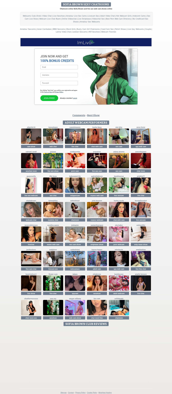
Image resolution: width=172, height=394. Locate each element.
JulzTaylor (75, 225)
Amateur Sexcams (28, 29)
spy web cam (141, 146)
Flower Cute (53, 274)
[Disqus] (86, 356)
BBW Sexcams (59, 29)
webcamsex (75, 269)
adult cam (97, 269)
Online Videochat (69, 19)
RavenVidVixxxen (31, 225)
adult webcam (118, 293)
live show (31, 293)
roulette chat (53, 220)
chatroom (75, 220)
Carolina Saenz (53, 225)
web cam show (75, 318)
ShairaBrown (31, 200)
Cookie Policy (92, 392)
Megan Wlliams (75, 298)
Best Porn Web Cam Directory (118, 19)
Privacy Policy (80, 392)
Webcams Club (29, 16)
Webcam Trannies (108, 32)
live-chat (53, 293)
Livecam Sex (93, 16)
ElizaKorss (97, 274)
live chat (75, 146)
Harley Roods (119, 200)
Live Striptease (84, 19)
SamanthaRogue (97, 225)
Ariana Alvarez (118, 151)
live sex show (53, 171)
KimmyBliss (53, 200)
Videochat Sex (98, 19)
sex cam (119, 146)
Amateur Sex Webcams (90, 22)
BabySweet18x (75, 176)
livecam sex (53, 269)
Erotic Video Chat (44, 16)
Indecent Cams (139, 16)
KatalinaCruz (119, 176)
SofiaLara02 (119, 298)
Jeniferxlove (31, 249)
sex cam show (75, 244)
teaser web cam (53, 244)
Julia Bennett (97, 200)
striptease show (97, 244)
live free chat (141, 269)
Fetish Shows (120, 29)
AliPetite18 (31, 127)
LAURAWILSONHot (141, 200)
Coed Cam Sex (107, 29)
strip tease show (140, 244)
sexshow (97, 293)
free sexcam (119, 195)
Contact (71, 392)
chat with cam (96, 146)
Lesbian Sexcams (79, 32)
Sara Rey (53, 298)
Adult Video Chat (107, 16)
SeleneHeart (75, 200)
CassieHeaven (75, 127)
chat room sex (31, 318)
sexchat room (31, 171)
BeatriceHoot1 (31, 274)
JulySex (53, 151)
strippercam (75, 195)
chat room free (97, 318)
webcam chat (31, 220)
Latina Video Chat (63, 32)
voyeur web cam (96, 195)
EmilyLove (53, 249)
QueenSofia (31, 176)
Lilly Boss (53, 176)
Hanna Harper (97, 249)
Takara (75, 274)
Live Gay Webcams (136, 29)
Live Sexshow (59, 16)
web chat (53, 146)
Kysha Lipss (97, 127)
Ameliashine (141, 249)
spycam (75, 293)
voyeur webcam (97, 220)
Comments (78, 115)
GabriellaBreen (97, 176)
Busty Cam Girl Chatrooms (88, 29)
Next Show (93, 115)
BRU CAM (97, 298)
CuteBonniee (75, 151)
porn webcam (118, 244)
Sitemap (63, 392)
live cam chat (31, 269)
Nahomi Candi (31, 151)
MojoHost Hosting (105, 392)
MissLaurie (119, 249)
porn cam (75, 171)
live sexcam (141, 220)
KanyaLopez (53, 127)
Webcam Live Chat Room (50, 19)
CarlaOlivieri (75, 249)
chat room (141, 171)
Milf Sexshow (94, 32)
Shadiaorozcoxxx (31, 298)
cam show (31, 146)
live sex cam (97, 171)
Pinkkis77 (141, 176)
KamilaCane (118, 274)
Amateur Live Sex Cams (76, 16)
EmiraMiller (141, 225)
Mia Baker (119, 225)
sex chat (53, 195)
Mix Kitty (118, 127)
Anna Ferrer (141, 127)
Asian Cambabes (44, 29)
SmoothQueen (140, 151)
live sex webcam (31, 195)
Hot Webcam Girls (124, 16)
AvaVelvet (97, 151)
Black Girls (70, 29)
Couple (148, 29)
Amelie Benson (141, 274)
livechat (31, 244)
